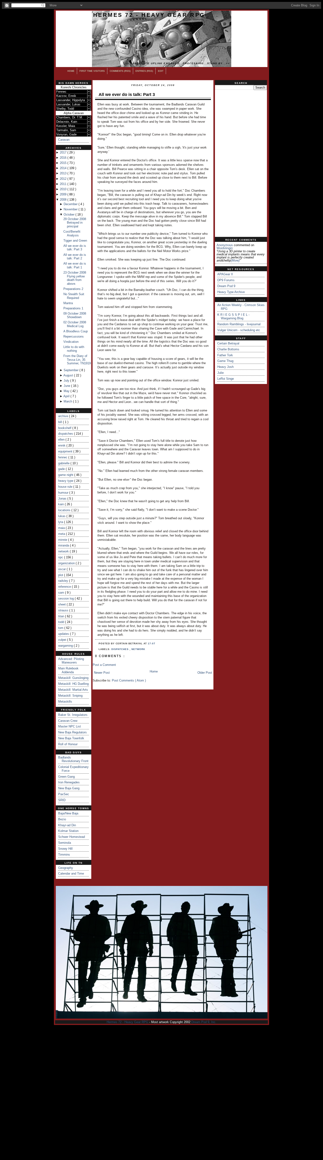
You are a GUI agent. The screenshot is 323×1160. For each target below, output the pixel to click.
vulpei (62, 639)
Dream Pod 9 (226, 286)
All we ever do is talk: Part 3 (74, 247)
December (71, 204)
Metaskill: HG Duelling (73, 684)
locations (64, 510)
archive (63, 416)
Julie (220, 373)
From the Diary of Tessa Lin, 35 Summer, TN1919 (77, 359)
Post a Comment (104, 665)
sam (61, 592)
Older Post (204, 672)
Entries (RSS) (144, 71)
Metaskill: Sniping (70, 695)
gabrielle (64, 463)
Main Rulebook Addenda (68, 670)
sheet (62, 604)
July (67, 380)
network (64, 551)
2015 (63, 163)
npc (61, 557)
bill (60, 422)
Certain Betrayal (228, 343)
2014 (63, 168)
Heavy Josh (225, 367)
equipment (65, 451)
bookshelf (65, 428)
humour (63, 492)
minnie (63, 540)
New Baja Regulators (72, 732)
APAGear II (225, 274)
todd (61, 622)
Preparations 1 (73, 308)
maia (62, 528)
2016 (63, 157)
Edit (160, 71)
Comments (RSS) (120, 71)
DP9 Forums (226, 280)
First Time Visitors (92, 71)
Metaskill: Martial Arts (73, 689)
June (67, 386)
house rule (65, 486)
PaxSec (63, 794)
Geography (65, 868)
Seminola (64, 842)
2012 (63, 179)
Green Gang (66, 776)
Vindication (71, 341)
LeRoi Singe (225, 378)
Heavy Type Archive (231, 292)
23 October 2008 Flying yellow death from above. (74, 278)
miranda (64, 545)
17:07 (151, 643)
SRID (61, 800)
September (71, 370)
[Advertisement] (241, 163)
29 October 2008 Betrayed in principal (74, 222)
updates (64, 634)
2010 (63, 189)
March (68, 401)
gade (62, 469)
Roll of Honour (68, 744)
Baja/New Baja (68, 813)
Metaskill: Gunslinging (73, 678)
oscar (62, 569)
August (68, 375)
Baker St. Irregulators (72, 715)
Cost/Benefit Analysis (71, 233)
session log (66, 598)
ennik (62, 445)
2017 (63, 152)
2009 (63, 194)
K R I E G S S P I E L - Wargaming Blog (233, 316)
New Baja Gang (68, 788)
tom (61, 628)
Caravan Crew (67, 720)
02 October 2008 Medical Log (74, 324)
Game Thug (225, 361)
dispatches (66, 433)
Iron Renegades (69, 782)
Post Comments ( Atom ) (129, 680)
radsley (63, 580)
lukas (62, 516)
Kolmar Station (68, 831)
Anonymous (225, 245)
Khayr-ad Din (67, 825)
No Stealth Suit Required (73, 296)
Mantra (68, 303)
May (67, 391)
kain (61, 504)
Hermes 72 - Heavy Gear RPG (149, 15)
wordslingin (224, 248)
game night (66, 475)
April (66, 396)
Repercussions (73, 336)
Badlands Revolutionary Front (73, 759)
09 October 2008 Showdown (74, 315)
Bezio (62, 819)
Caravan (64, 139)
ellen (61, 439)
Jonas (62, 498)
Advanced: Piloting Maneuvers (71, 660)
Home (70, 71)
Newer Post (102, 672)
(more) (235, 260)
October (69, 214)
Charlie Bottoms (228, 349)
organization (67, 563)
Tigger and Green (75, 240)
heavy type (66, 481)
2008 (63, 199)
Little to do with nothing (73, 348)
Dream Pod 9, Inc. (203, 1022)
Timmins (64, 854)
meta (62, 534)
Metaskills (65, 701)
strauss (63, 610)
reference (65, 586)
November (71, 209)
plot (61, 575)
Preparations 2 (73, 289)
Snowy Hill (65, 848)
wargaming (66, 645)
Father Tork (225, 355)
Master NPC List (69, 726)
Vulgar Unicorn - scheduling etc (238, 330)
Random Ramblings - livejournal (239, 324)
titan (61, 616)
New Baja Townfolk (71, 738)
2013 (63, 173)
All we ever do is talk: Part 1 (74, 265)
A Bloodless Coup (75, 331)
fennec (63, 457)
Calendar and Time (71, 873)
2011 (63, 184)
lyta (61, 522)
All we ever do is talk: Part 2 (74, 256)
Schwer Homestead (71, 837)
